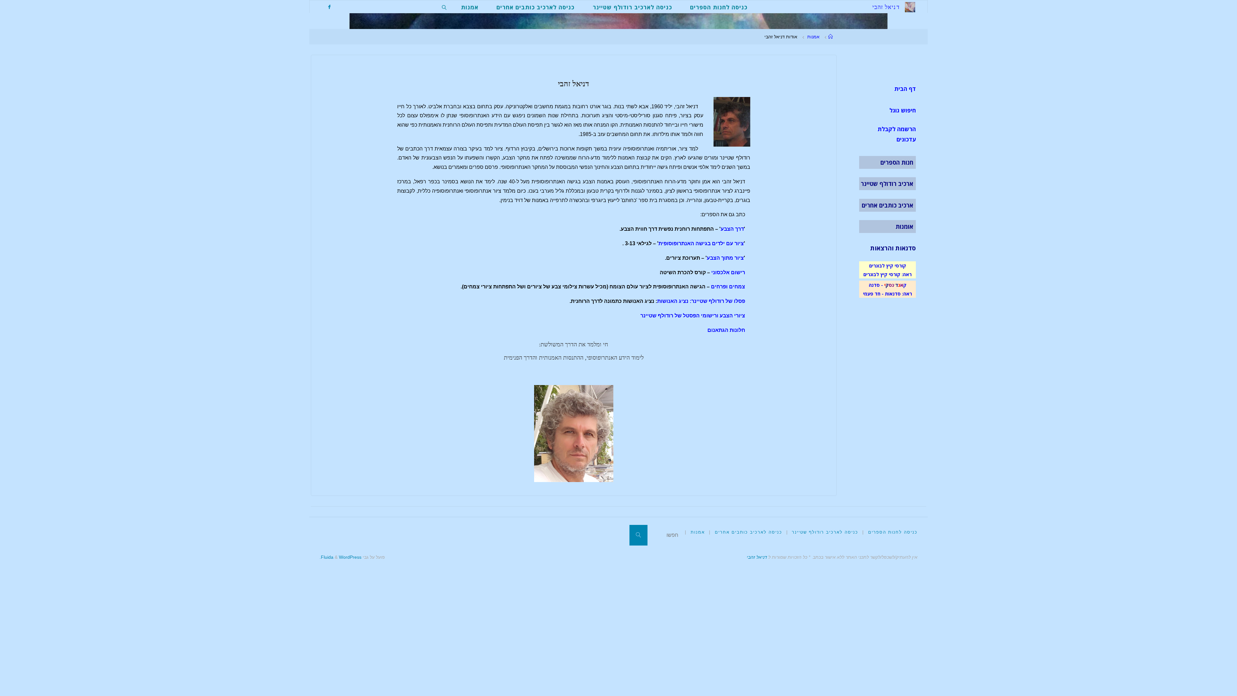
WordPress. (340, 557)
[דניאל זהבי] (910, 6)
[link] (444, 6)
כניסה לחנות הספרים (892, 532)
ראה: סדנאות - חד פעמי (887, 293)
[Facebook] (329, 7)
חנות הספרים (896, 162)
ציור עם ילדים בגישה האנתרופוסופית (701, 243)
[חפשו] (638, 535)
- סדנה (876, 285)
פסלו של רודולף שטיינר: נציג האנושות (701, 301)
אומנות (904, 226)
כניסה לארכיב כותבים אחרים (748, 532)
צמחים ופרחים (728, 286)
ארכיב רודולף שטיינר (887, 184)
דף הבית (905, 88)
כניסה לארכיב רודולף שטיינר (825, 532)
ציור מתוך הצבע (725, 258)
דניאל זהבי (757, 557)
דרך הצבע (732, 229)
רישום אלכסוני (728, 272)
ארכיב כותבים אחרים (887, 205)
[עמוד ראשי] (830, 36)
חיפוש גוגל (902, 110)
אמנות (813, 36)
